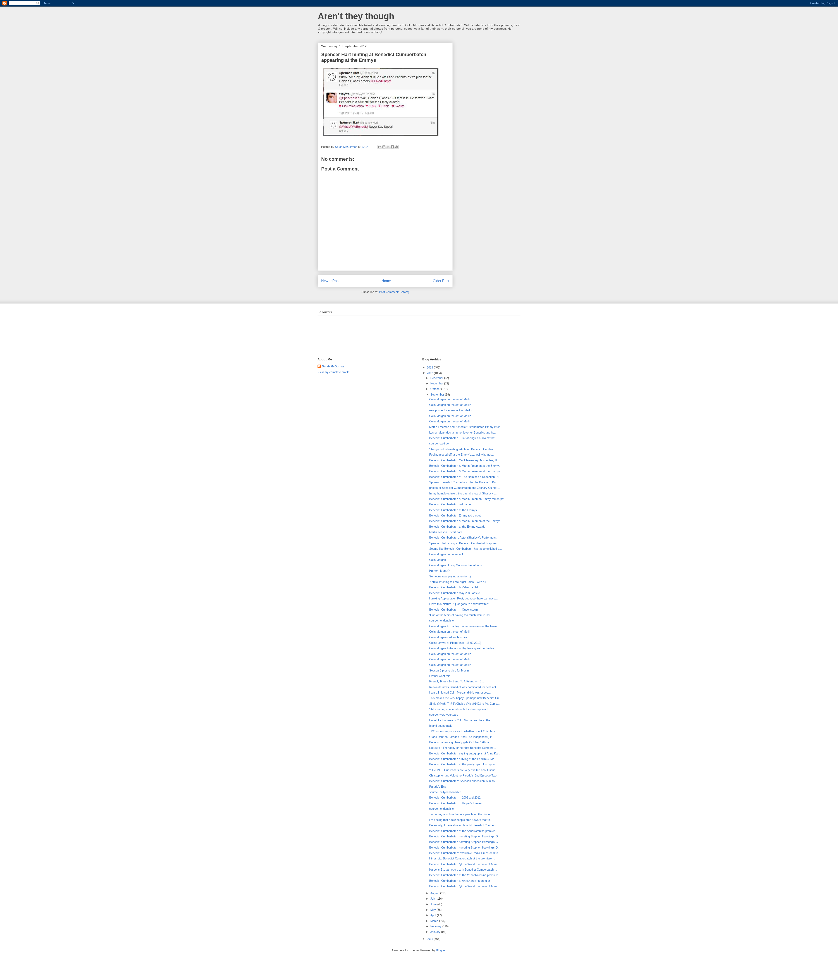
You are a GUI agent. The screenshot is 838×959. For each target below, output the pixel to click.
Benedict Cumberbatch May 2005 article (454, 593)
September (437, 394)
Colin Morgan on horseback (446, 554)
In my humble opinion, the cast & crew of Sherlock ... (463, 493)
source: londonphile (441, 620)
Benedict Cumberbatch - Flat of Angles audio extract (462, 438)
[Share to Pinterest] (396, 147)
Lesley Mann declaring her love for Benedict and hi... (462, 432)
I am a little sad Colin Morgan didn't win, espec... (460, 692)
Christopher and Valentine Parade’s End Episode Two (462, 775)
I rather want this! (440, 676)
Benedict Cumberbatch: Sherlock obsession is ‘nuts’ (462, 781)
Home (386, 281)
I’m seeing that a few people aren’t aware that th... (461, 819)
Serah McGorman (333, 366)
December (437, 378)
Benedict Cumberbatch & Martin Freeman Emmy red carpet (466, 499)
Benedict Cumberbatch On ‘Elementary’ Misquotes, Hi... (464, 460)
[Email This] (380, 147)
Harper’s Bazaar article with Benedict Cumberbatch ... (463, 869)
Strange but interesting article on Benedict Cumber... (462, 449)
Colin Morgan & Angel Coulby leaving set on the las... (463, 648)
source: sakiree (439, 443)
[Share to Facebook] (392, 147)
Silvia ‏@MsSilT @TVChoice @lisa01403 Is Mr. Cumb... (464, 703)
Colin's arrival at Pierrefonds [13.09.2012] (455, 642)
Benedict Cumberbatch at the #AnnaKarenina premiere (463, 875)
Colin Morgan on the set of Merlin (450, 399)
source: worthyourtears (443, 714)
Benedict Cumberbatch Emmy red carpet (455, 515)
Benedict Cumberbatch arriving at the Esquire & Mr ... (463, 759)
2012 (430, 373)
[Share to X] (388, 147)
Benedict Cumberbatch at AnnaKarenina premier (459, 880)
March (434, 921)
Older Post (441, 281)
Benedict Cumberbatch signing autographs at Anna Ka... (464, 753)
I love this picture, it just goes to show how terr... (460, 604)
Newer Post (330, 281)
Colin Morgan (437, 559)
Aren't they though (356, 16)
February (436, 926)
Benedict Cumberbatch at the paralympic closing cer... (463, 764)
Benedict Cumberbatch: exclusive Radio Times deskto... (465, 853)
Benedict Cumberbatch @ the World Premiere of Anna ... (465, 864)
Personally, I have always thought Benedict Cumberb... (464, 825)
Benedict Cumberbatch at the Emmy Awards (457, 526)
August (435, 893)
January (435, 931)
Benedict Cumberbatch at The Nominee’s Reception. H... (465, 477)
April (433, 915)
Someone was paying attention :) (450, 576)
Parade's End (437, 786)
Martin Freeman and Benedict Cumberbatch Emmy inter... (465, 427)
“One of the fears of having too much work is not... (461, 615)
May (433, 909)
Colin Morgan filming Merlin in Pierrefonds (455, 565)
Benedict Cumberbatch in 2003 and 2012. (455, 797)
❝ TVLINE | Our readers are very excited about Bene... (463, 770)
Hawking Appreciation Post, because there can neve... (463, 598)
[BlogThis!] (384, 147)
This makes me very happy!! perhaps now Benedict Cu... (465, 698)
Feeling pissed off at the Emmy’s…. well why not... (461, 454)
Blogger (440, 950)
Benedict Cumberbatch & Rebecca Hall (454, 587)
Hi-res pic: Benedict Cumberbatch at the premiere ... (462, 858)
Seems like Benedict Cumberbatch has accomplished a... (465, 548)
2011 (430, 938)
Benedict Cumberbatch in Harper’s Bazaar (455, 803)
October (435, 389)
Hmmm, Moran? (439, 570)
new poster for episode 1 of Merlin (450, 410)
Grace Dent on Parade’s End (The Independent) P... (461, 737)
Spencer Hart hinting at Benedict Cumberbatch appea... (464, 543)
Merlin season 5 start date (445, 532)
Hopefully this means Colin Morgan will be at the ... (461, 720)
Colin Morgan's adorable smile (448, 637)
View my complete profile (333, 372)
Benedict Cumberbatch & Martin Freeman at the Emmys (464, 465)
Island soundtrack (440, 725)
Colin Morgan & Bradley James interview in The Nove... (464, 626)
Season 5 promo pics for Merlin (449, 670)
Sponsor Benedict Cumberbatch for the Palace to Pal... (464, 482)
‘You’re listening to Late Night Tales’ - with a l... (459, 582)
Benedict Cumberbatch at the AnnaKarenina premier (462, 831)
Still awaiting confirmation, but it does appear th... (460, 709)
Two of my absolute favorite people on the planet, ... (462, 814)
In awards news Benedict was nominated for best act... (464, 687)
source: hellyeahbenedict (445, 792)
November (437, 383)
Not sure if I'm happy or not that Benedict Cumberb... (462, 747)
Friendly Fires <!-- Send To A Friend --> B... (456, 681)
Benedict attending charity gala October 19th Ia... (460, 742)
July (433, 898)
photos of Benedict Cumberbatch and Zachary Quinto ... (464, 487)
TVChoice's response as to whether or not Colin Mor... (463, 731)
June (433, 904)
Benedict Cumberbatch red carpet (450, 504)
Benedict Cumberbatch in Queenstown (453, 609)
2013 (430, 367)
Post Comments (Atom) (394, 292)
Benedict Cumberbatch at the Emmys (453, 510)
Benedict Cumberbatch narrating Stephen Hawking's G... (464, 836)
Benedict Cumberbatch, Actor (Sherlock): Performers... (463, 537)
